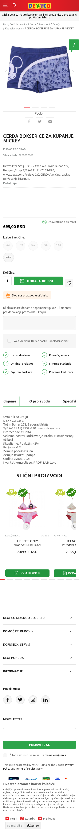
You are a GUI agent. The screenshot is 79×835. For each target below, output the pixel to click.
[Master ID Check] (67, 779)
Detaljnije (10, 183)
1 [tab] (27, 107)
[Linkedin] (45, 700)
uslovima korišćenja (53, 755)
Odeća (56, 24)
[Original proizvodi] (5, 363)
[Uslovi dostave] (5, 355)
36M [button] (58, 247)
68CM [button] (8, 259)
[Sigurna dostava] (5, 371)
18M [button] (33, 247)
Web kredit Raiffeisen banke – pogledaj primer (41, 341)
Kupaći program (14, 28)
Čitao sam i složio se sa (38, 755)
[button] (69, 283)
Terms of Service (26, 768)
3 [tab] (44, 107)
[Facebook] (29, 121)
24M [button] (46, 247)
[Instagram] (33, 700)
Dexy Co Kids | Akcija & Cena (19, 24)
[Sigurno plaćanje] (44, 363)
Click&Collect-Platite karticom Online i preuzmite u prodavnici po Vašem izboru (39, 16)
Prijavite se (39, 745)
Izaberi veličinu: (14, 237)
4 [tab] (52, 107)
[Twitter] (20, 700)
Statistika (30, 818)
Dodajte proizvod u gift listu (30, 295)
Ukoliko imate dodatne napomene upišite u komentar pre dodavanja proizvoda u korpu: (37, 310)
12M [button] (20, 247)
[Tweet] (39, 121)
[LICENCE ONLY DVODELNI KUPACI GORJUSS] (27, 509)
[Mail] (50, 121)
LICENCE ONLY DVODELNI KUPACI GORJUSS (27, 545)
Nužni (13, 818)
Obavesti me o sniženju (62, 221)
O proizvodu (39, 401)
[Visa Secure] (57, 779)
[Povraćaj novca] (44, 355)
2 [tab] (35, 107)
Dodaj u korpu (40, 281)
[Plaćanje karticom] (44, 371)
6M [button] (8, 247)
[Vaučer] (46, 779)
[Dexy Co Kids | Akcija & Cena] (39, 5)
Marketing (49, 818)
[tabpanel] (39, 68)
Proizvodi (44, 24)
